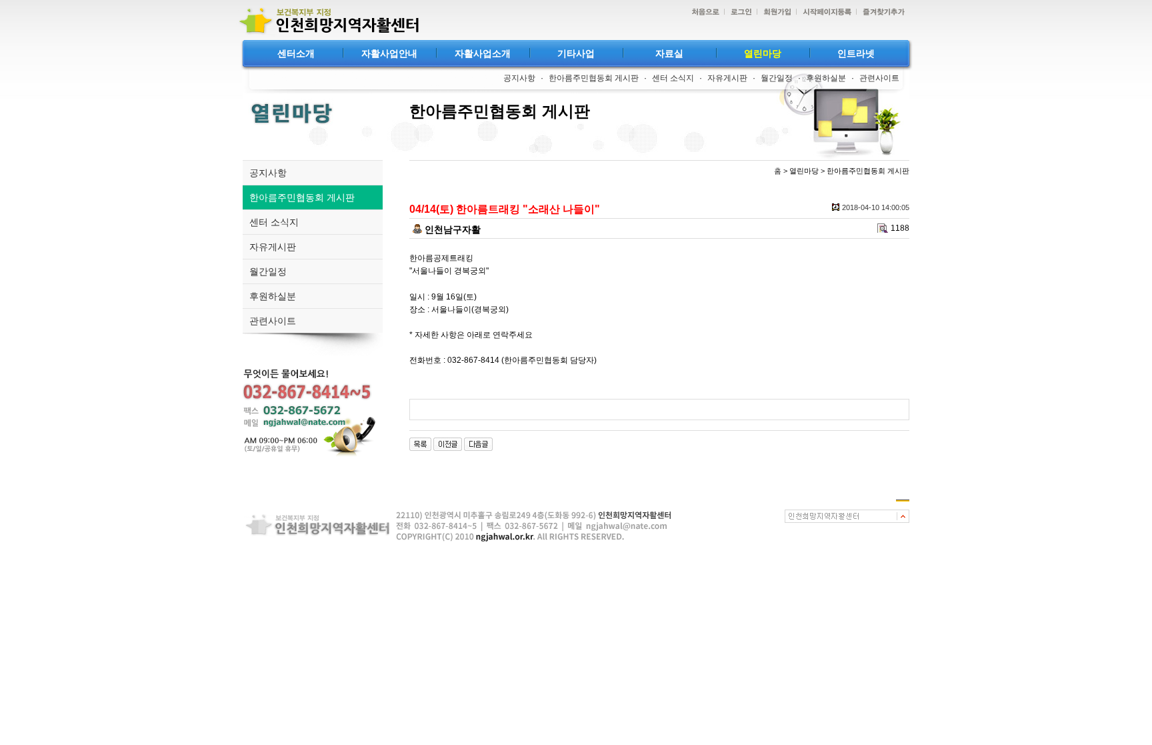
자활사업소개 (483, 53)
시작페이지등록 (823, 12)
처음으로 (702, 12)
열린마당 (762, 53)
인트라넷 (856, 53)
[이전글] (447, 443)
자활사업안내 (389, 53)
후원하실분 (826, 78)
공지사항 (519, 78)
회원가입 (774, 12)
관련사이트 (879, 78)
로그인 (738, 12)
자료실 (669, 53)
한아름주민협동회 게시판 (594, 78)
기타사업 (576, 53)
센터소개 (296, 53)
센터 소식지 (673, 78)
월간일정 (777, 78)
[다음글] (478, 443)
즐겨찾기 (880, 12)
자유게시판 (727, 78)
